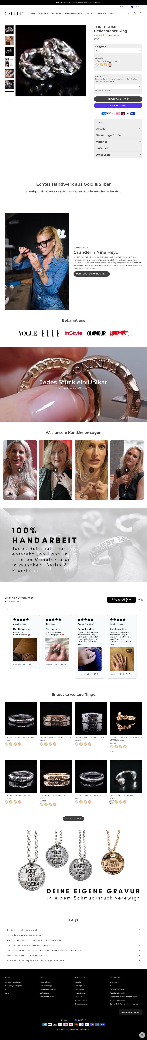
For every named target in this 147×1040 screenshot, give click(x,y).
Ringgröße (100, 47)
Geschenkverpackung (48, 989)
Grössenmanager (81, 1004)
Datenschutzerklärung (118, 989)
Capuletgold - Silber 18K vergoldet (105, 64)
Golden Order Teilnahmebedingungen (124, 1004)
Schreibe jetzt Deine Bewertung (121, 600)
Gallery (90, 13)
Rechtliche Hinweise (117, 993)
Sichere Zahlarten (81, 1000)
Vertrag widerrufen (130, 1012)
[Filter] (139, 600)
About (113, 13)
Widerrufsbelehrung (117, 1000)
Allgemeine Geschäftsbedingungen (123, 996)
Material (107, 59)
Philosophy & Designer (13, 986)
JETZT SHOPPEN (73, 819)
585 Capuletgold (125, 747)
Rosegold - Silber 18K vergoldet (110, 65)
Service (102, 13)
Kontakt (78, 982)
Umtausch (79, 996)
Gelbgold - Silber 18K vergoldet (101, 64)
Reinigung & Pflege (47, 996)
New (32, 13)
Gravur (98, 76)
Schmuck (43, 13)
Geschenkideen (73, 13)
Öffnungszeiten (80, 986)
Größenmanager (46, 986)
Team (7, 993)
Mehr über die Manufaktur (91, 274)
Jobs (111, 986)
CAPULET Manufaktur (13, 982)
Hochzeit (57, 13)
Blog (6, 989)
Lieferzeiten (44, 993)
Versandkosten (80, 993)
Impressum (114, 982)
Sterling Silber (97, 64)
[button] (99, 35)
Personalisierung (46, 982)
